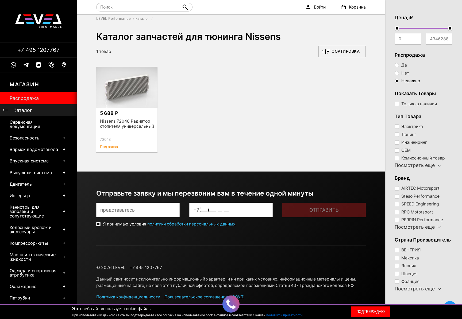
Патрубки (20, 298)
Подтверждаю (370, 312)
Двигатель (21, 184)
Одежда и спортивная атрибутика (33, 273)
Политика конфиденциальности (128, 296)
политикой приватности (284, 315)
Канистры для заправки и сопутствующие (27, 211)
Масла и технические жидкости (33, 257)
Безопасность (24, 138)
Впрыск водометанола (34, 149)
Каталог (22, 110)
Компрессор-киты (29, 243)
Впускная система (29, 161)
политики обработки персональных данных (191, 224)
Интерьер (20, 195)
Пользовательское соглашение (196, 296)
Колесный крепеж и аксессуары (31, 229)
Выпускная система (31, 172)
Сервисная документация (25, 124)
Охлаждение (23, 286)
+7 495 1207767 (38, 50)
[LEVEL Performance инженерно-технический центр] (38, 21)
